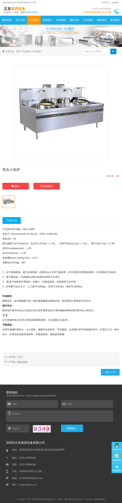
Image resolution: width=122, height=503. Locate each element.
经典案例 (61, 20)
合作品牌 (88, 20)
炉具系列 (37, 51)
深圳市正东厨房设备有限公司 (43, 499)
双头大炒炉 (22, 362)
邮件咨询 (105, 2)
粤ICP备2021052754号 (74, 499)
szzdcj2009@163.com (31, 478)
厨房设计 (47, 20)
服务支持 (74, 20)
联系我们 (115, 20)
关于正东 (20, 20)
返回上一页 (110, 372)
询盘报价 (115, 2)
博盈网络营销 (99, 499)
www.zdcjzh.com (28, 484)
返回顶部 (117, 470)
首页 (18, 51)
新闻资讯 (101, 20)
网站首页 (7, 20)
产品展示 (34, 20)
